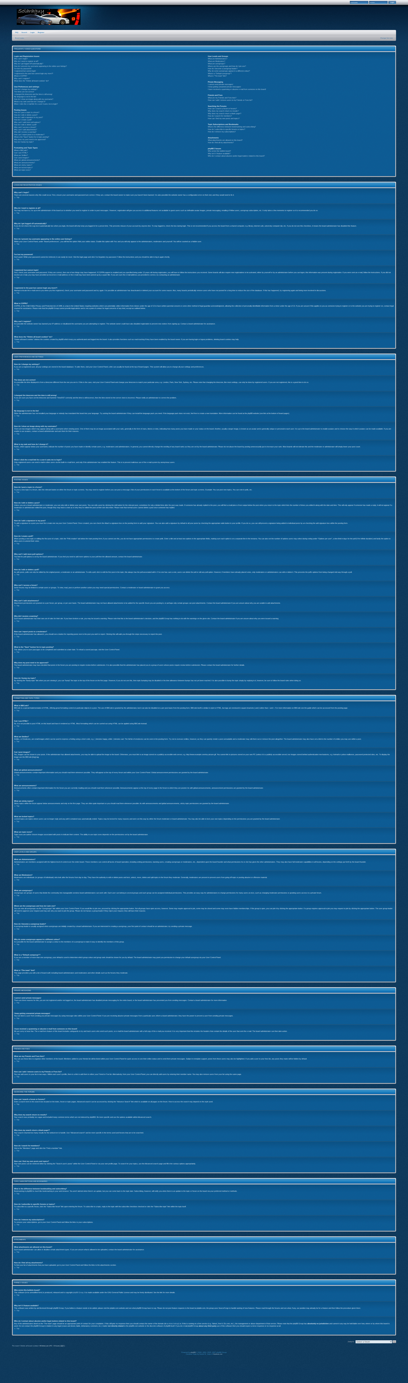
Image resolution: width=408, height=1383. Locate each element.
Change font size (386, 38)
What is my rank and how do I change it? (29, 101)
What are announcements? (24, 163)
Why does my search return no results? (223, 111)
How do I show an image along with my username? (33, 99)
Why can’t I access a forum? (25, 127)
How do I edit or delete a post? (25, 115)
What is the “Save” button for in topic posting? (31, 137)
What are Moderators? (216, 61)
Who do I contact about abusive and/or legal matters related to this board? (236, 156)
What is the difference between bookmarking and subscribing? (232, 127)
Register (41, 32)
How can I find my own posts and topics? (224, 118)
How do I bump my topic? (24, 142)
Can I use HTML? (21, 153)
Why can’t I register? (22, 78)
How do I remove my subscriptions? (222, 132)
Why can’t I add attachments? (25, 130)
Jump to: (351, 1342)
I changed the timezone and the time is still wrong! (33, 94)
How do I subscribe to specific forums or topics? (226, 129)
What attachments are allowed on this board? (225, 140)
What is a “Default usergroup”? (220, 73)
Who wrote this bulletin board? (219, 151)
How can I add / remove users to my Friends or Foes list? (230, 100)
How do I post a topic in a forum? (26, 112)
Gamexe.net (217, 1354)
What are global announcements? (27, 160)
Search (24, 32)
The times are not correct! (24, 92)
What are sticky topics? (23, 165)
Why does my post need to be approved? (30, 139)
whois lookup (173, 1323)
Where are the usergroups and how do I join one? (227, 66)
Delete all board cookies (29, 1346)
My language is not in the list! (25, 97)
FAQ (16, 32)
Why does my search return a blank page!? (224, 113)
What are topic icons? (22, 170)
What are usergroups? (216, 64)
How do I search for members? (220, 116)
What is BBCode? (21, 150)
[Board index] (48, 17)
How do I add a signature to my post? (28, 117)
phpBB (193, 1352)
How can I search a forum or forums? (222, 109)
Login (32, 32)
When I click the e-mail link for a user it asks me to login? (36, 104)
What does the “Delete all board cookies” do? (31, 81)
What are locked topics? (23, 167)
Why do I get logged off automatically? (28, 64)
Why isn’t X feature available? (219, 153)
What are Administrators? (217, 59)
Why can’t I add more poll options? (27, 122)
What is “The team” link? (217, 76)
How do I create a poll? (23, 120)
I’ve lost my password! (22, 69)
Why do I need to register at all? (26, 61)
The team (15, 1346)
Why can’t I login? (21, 59)
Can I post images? (21, 158)
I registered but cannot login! (25, 71)
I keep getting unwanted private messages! (224, 87)
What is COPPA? (20, 76)
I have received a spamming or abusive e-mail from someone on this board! (237, 89)
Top (17, 197)
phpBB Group (78, 1292)
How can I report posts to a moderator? (29, 134)
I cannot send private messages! (220, 84)
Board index (19, 38)
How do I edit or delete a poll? (25, 125)
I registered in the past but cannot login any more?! (33, 73)
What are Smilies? (21, 155)
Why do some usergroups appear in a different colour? (229, 71)
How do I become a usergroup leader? (222, 69)
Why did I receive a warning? (25, 132)
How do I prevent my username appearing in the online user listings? (40, 66)
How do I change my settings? (25, 89)
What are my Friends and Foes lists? (222, 98)
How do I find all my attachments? (221, 142)
